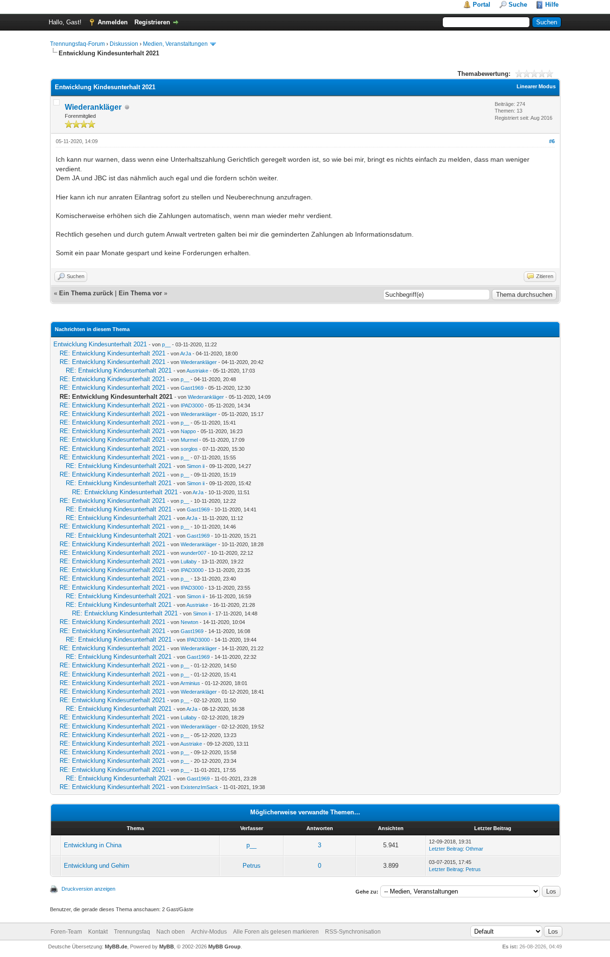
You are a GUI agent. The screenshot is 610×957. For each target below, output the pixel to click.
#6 (552, 141)
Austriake (197, 371)
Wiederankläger (93, 107)
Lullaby (189, 561)
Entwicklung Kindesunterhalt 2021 (100, 344)
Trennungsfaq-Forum (77, 44)
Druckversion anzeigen (88, 889)
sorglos (189, 449)
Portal (481, 4)
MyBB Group (224, 946)
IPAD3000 (192, 405)
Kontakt (98, 931)
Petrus (252, 865)
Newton (189, 622)
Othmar (474, 849)
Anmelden (113, 22)
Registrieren (152, 22)
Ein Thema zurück (86, 293)
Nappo (188, 431)
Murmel (189, 440)
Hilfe (552, 4)
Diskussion (124, 44)
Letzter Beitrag (446, 849)
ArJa (185, 353)
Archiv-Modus (209, 931)
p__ (166, 344)
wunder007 (193, 553)
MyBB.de (116, 946)
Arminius (190, 683)
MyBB (166, 946)
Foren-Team (66, 931)
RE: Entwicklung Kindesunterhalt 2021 (112, 353)
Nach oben (170, 931)
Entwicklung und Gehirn (96, 865)
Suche (517, 4)
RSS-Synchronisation (353, 931)
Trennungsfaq (132, 931)
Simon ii (195, 466)
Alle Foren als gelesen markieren (276, 931)
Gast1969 (192, 388)
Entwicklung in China (93, 845)
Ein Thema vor (140, 293)
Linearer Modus (536, 86)
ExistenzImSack (199, 787)
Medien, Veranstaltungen (175, 44)
